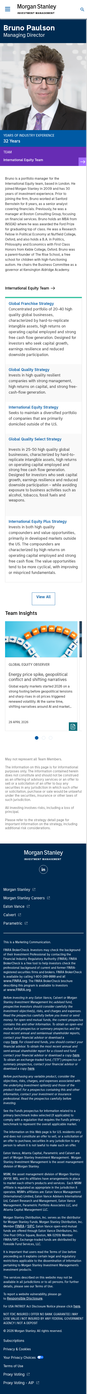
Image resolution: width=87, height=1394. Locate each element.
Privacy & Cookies (17, 1349)
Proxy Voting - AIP (18, 1382)
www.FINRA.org (19, 990)
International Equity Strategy (33, 407)
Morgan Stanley (16, 889)
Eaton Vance (13, 906)
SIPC (30, 1226)
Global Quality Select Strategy (35, 439)
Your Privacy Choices (20, 1358)
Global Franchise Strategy (31, 303)
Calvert (9, 915)
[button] (36, 738)
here (14, 1042)
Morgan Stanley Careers (24, 898)
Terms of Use (13, 1366)
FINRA (19, 1226)
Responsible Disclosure (24, 1298)
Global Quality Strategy (29, 369)
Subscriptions (13, 1341)
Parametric (12, 923)
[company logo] (36, 9)
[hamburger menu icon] (7, 9)
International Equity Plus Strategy (38, 521)
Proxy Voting (13, 1374)
